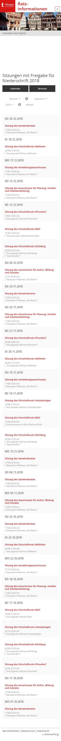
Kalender (15, 88)
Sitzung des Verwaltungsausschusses (25, 167)
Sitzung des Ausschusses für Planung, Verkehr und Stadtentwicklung (30, 189)
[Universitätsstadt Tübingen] (7, 4)
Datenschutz (28, 730)
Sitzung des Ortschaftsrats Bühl (22, 228)
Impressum (43, 730)
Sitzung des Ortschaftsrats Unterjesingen (28, 400)
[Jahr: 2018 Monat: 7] (26, 99)
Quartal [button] (13, 98)
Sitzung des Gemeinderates (20, 125)
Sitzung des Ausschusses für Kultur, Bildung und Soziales (29, 271)
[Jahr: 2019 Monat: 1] (19, 105)
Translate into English (14, 33)
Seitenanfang (51, 734)
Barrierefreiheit (10, 730)
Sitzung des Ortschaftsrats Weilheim (25, 146)
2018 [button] (9, 104)
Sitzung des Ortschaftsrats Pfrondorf (25, 211)
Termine (42, 88)
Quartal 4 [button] (40, 98)
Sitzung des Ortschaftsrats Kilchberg (25, 246)
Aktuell (29, 104)
